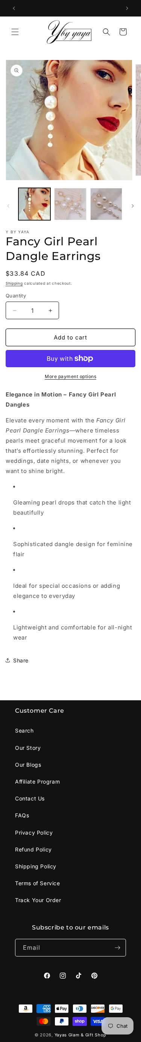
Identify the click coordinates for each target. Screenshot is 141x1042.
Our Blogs (28, 764)
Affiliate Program (37, 781)
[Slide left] (8, 206)
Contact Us (30, 798)
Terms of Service (37, 883)
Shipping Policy (35, 866)
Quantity (16, 296)
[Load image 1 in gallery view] (34, 204)
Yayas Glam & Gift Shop (80, 1034)
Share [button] (21, 660)
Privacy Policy (34, 832)
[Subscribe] (117, 947)
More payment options (70, 376)
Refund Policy (33, 849)
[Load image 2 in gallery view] (70, 204)
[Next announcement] (127, 8)
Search (24, 730)
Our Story (28, 748)
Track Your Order (38, 900)
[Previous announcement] (14, 8)
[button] (15, 32)
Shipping (14, 283)
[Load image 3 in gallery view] (106, 204)
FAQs (22, 815)
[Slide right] (132, 206)
